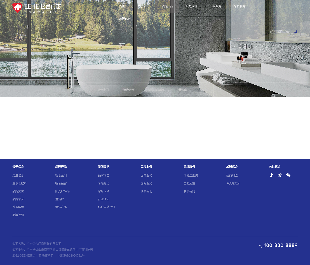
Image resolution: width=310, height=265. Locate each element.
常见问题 (103, 191)
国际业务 (146, 183)
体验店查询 (191, 175)
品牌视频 (18, 214)
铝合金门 (103, 89)
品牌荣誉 (18, 199)
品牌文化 (18, 191)
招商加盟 (232, 175)
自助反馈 (189, 183)
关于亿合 (143, 6)
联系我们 (146, 191)
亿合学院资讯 (106, 207)
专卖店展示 (233, 183)
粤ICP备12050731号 (71, 255)
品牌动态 (103, 175)
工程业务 (215, 6)
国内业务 (146, 175)
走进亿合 (18, 175)
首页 (122, 6)
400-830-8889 (280, 245)
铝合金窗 (129, 89)
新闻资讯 (191, 6)
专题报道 (103, 183)
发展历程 (18, 207)
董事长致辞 (19, 183)
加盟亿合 (125, 18)
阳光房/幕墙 (156, 89)
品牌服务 (239, 6)
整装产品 (207, 89)
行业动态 (103, 199)
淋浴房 (182, 89)
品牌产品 (167, 6)
